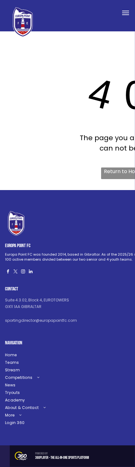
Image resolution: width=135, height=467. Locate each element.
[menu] (125, 13)
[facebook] (8, 272)
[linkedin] (31, 272)
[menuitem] (52, 355)
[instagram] (23, 272)
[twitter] (16, 272)
